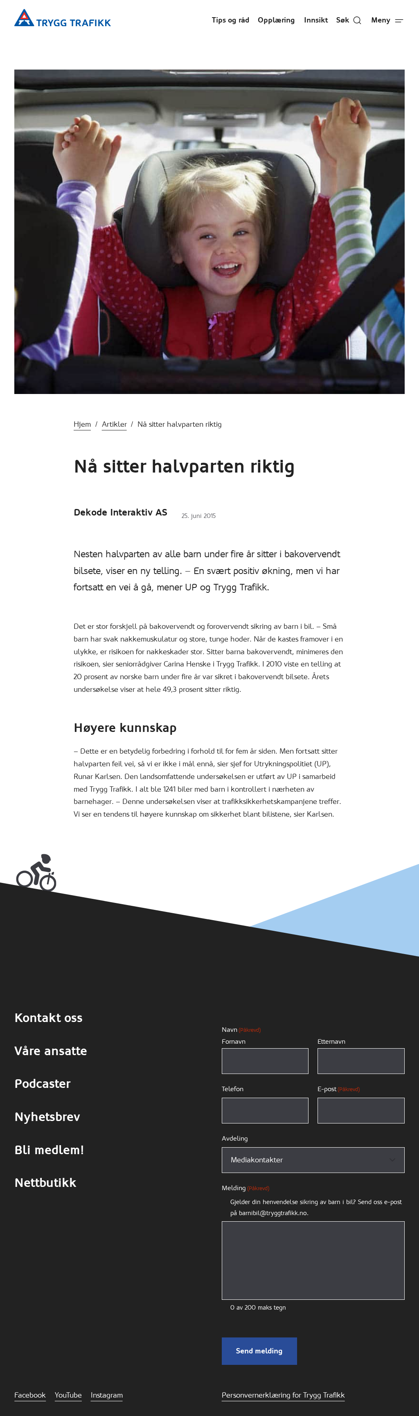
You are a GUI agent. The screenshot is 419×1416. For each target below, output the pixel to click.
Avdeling (235, 1138)
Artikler (114, 424)
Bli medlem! (49, 1150)
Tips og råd (230, 20)
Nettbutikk (45, 1183)
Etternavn (331, 1041)
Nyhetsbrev (47, 1117)
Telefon (232, 1089)
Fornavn (234, 1041)
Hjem (82, 424)
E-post (339, 1089)
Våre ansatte (50, 1051)
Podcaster (42, 1084)
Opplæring (276, 20)
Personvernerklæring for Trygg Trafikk (283, 1395)
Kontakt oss (48, 1018)
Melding (245, 1188)
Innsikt (316, 20)
